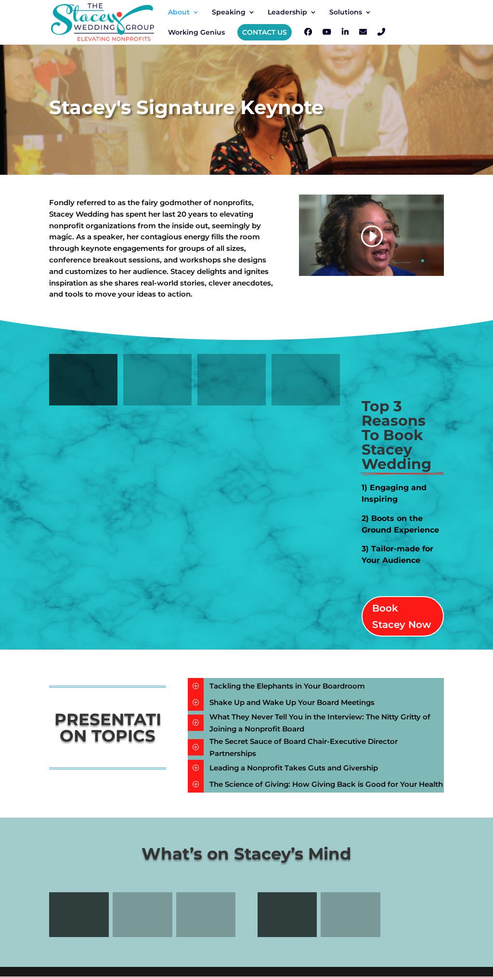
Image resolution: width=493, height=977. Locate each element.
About (179, 12)
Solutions (345, 12)
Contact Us (264, 32)
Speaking (229, 12)
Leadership (287, 12)
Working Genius (196, 33)
